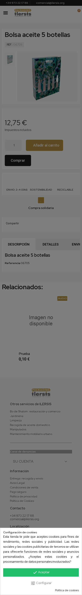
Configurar (41, 583)
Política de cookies (67, 590)
